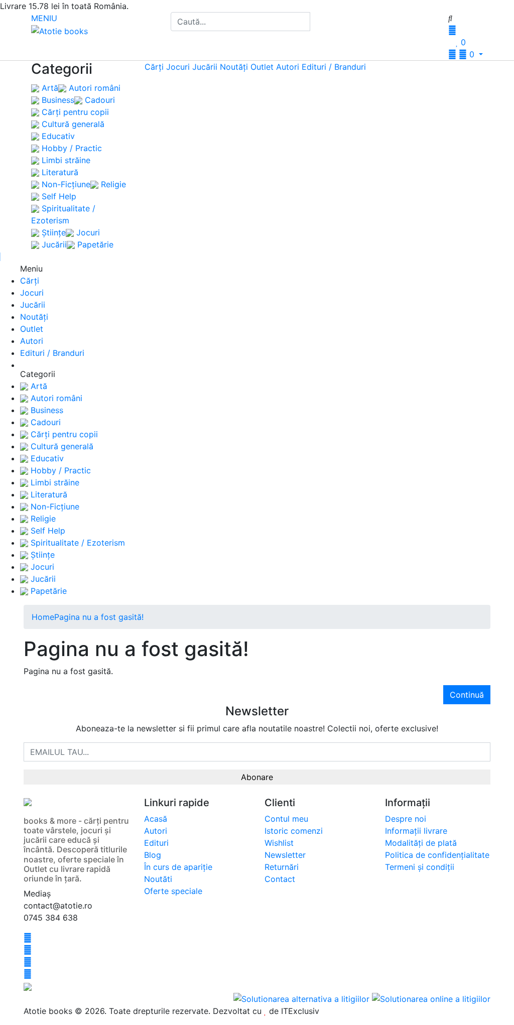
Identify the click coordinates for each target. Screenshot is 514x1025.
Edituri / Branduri (334, 67)
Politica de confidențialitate (437, 855)
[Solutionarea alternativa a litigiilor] (302, 998)
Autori (287, 67)
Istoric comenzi (294, 831)
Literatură (58, 172)
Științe (52, 232)
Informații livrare (416, 831)
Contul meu (286, 819)
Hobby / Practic (70, 148)
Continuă (467, 695)
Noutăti (158, 879)
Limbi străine (64, 160)
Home (43, 617)
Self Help (57, 196)
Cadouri (98, 100)
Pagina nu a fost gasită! (99, 617)
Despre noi (405, 819)
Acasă (155, 819)
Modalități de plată (421, 843)
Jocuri (87, 232)
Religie (112, 184)
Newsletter (285, 855)
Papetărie (94, 244)
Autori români (93, 88)
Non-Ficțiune (64, 184)
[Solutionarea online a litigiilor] (431, 998)
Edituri (156, 843)
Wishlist (279, 843)
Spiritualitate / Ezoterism (76, 543)
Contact (280, 879)
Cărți (154, 67)
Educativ (57, 136)
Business (56, 100)
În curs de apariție (178, 867)
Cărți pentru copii (74, 112)
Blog (152, 855)
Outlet (262, 67)
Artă (48, 88)
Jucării (53, 244)
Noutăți (234, 67)
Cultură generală (71, 124)
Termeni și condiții (419, 867)
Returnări (282, 867)
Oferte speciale (173, 891)
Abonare (257, 777)
